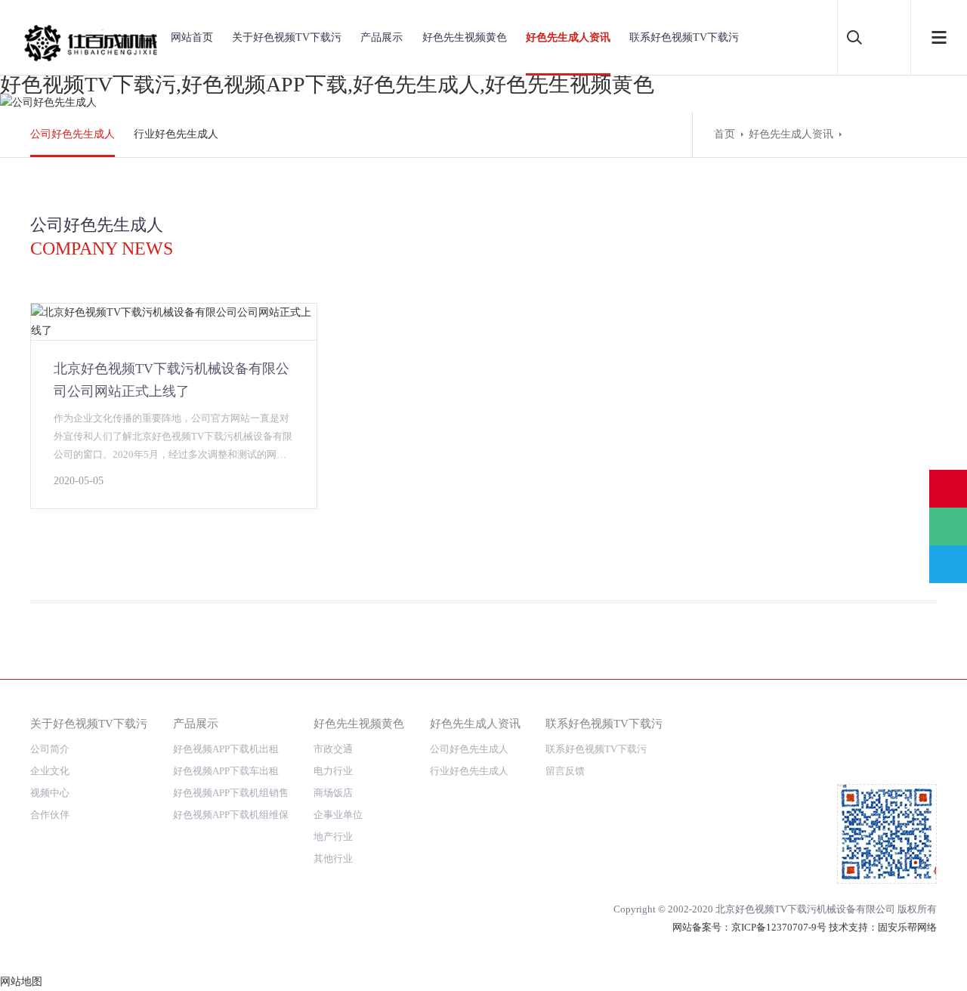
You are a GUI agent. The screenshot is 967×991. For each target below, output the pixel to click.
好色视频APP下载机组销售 (231, 792)
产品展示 (381, 37)
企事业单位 (338, 814)
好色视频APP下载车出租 (226, 770)
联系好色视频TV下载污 (684, 37)
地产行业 (333, 836)
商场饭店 (333, 792)
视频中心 (50, 792)
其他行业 (333, 858)
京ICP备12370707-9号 (778, 927)
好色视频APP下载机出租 (226, 749)
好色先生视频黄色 (464, 37)
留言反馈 (565, 770)
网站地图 (21, 981)
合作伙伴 (50, 814)
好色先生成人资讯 (568, 37)
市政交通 (333, 749)
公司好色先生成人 (72, 134)
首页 (724, 134)
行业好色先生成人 (176, 134)
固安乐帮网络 (907, 927)
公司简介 (50, 749)
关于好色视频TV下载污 (286, 37)
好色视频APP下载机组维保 (231, 814)
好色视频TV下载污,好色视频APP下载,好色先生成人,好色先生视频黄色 (327, 84)
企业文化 (50, 770)
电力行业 (333, 770)
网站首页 (192, 37)
